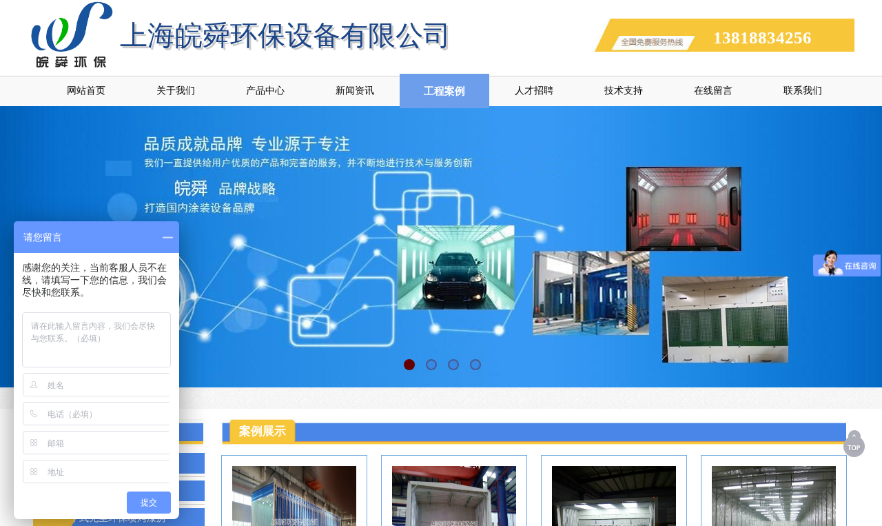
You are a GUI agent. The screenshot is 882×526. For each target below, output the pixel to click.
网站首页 (86, 90)
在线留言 (713, 90)
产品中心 (265, 90)
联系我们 (802, 90)
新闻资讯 (355, 90)
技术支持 (623, 90)
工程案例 (444, 91)
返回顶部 (855, 443)
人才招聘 (534, 90)
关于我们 (175, 90)
